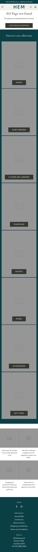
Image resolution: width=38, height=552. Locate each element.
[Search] (30, 7)
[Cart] (35, 7)
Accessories (19, 366)
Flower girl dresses (19, 177)
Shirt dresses (19, 130)
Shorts (19, 271)
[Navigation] (2, 7)
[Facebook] (16, 506)
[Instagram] (21, 506)
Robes (19, 319)
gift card (19, 413)
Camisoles (19, 224)
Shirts (19, 82)
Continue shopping (19, 25)
